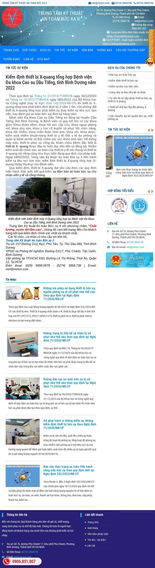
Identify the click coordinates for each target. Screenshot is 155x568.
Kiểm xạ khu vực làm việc (123, 86)
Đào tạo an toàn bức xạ (122, 74)
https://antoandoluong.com (119, 43)
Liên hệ (29, 59)
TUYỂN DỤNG (11, 59)
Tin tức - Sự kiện (96, 539)
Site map (43, 59)
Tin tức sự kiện (119, 129)
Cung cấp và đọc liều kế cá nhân (127, 92)
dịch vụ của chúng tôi (124, 68)
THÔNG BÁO (104, 50)
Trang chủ (11, 50)
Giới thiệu (29, 50)
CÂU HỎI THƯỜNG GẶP (130, 50)
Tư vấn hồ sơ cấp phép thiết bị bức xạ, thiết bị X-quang (130, 100)
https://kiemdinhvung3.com (123, 36)
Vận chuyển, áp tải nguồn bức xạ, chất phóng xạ (130, 117)
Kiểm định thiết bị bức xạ (123, 80)
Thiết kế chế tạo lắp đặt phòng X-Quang (127, 109)
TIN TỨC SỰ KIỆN (17, 68)
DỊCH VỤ (45, 50)
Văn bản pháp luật (97, 533)
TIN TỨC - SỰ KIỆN (66, 50)
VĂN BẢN (87, 50)
